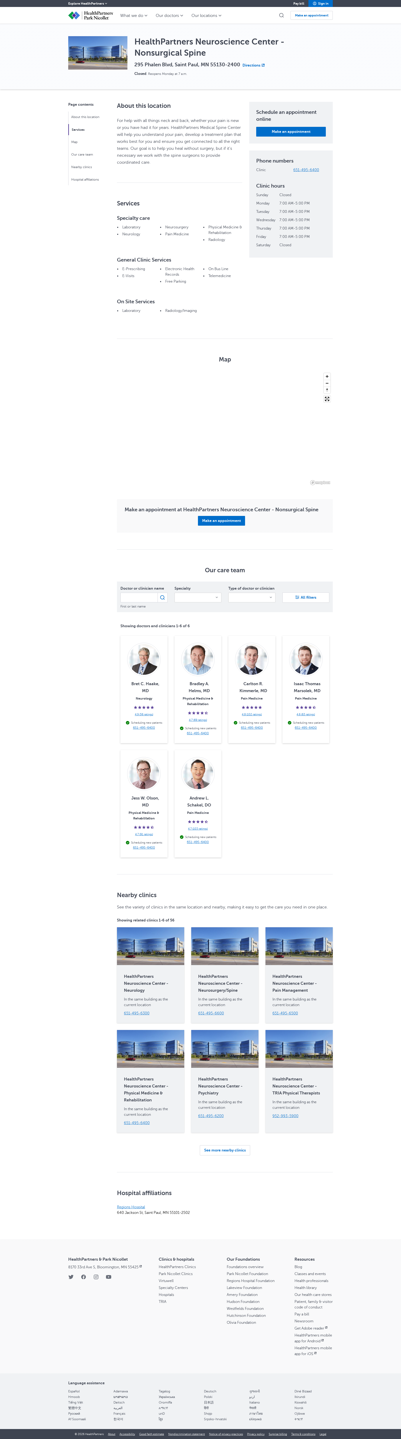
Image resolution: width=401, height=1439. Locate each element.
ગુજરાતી (254, 1391)
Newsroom (304, 1321)
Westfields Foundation (245, 1309)
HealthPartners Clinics (177, 1267)
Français (119, 1413)
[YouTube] (108, 1278)
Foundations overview (245, 1267)
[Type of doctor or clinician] (251, 597)
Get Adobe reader (309, 1328)
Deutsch (210, 1391)
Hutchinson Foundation (246, 1316)
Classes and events (310, 1274)
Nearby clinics (81, 167)
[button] (320, 3)
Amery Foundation (242, 1295)
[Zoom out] (327, 383)
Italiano (254, 1402)
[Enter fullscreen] (327, 399)
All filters (308, 597)
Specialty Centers (173, 1288)
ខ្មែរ (161, 1419)
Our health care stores (313, 1295)
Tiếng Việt (75, 1402)
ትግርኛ (298, 1419)
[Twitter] (71, 1278)
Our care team (82, 154)
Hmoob (74, 1397)
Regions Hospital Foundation (251, 1281)
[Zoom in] (327, 376)
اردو (252, 1397)
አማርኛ (163, 1408)
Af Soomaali (77, 1419)
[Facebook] (83, 1278)
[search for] (162, 597)
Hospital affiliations (85, 179)
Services (78, 129)
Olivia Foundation (241, 1323)
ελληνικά (255, 1419)
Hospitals (166, 1295)
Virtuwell (166, 1281)
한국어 (118, 1419)
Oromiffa (165, 1402)
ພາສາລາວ (120, 1397)
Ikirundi (299, 1397)
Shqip (208, 1413)
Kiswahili (300, 1402)
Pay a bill (301, 1314)
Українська (167, 1397)
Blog (298, 1267)
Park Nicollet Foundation (247, 1274)
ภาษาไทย (256, 1413)
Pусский (74, 1413)
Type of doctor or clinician (251, 588)
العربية (118, 1408)
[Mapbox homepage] (320, 482)
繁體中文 (74, 1408)
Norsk (298, 1408)
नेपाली (252, 1408)
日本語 (209, 1402)
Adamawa (120, 1391)
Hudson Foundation (243, 1302)
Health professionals (311, 1281)
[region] (225, 429)
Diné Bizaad (303, 1391)
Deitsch (119, 1402)
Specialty (183, 588)
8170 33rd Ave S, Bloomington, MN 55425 (103, 1267)
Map (74, 142)
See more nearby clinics (225, 1150)
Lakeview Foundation (244, 1288)
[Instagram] (96, 1278)
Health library (305, 1288)
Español (74, 1391)
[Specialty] (198, 597)
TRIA (162, 1302)
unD (162, 1413)
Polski (208, 1397)
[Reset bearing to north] (327, 390)
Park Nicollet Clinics (176, 1274)
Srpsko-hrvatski (215, 1419)
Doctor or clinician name (142, 588)
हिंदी (206, 1408)
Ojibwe (299, 1413)
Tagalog (164, 1391)
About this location (85, 117)
